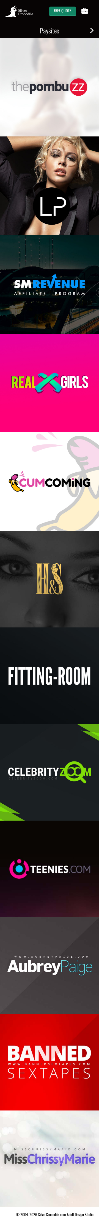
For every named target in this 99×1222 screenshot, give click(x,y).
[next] (92, 30)
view (78, 123)
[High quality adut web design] (19, 11)
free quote (62, 10)
